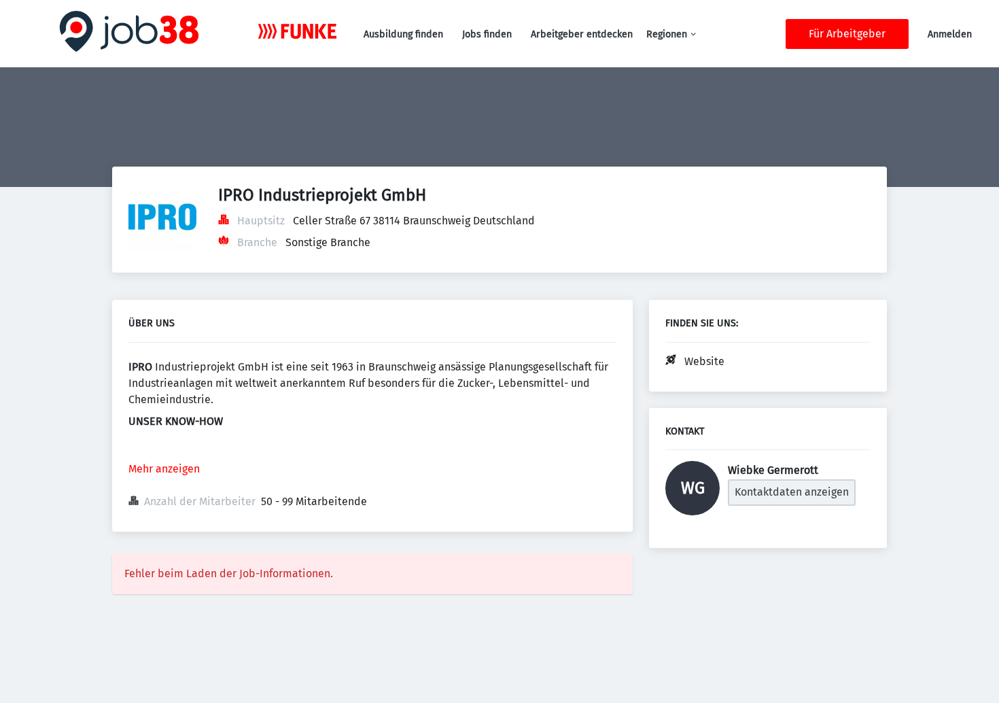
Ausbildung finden (403, 34)
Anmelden (950, 34)
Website (704, 361)
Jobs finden (487, 34)
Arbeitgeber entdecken (582, 34)
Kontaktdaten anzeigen (792, 491)
